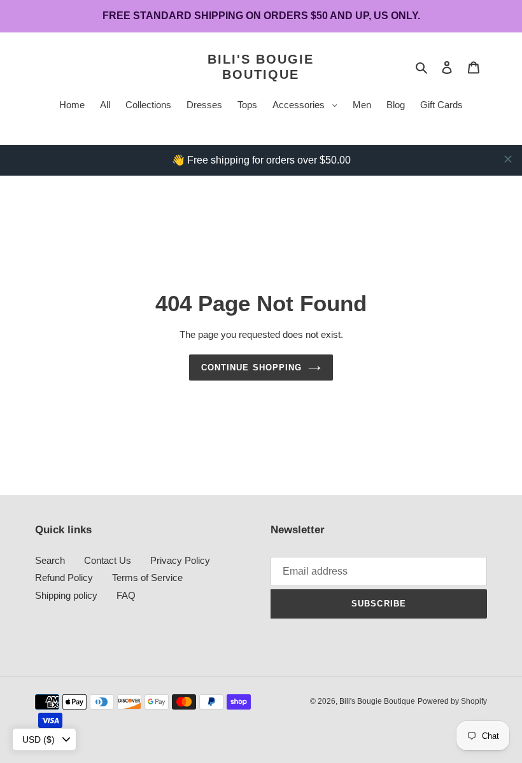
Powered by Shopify (452, 701)
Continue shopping (251, 367)
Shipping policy (66, 595)
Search (50, 560)
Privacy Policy (180, 560)
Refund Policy (64, 577)
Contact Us (107, 560)
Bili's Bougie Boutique (261, 66)
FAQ (126, 595)
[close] (508, 159)
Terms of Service (147, 577)
